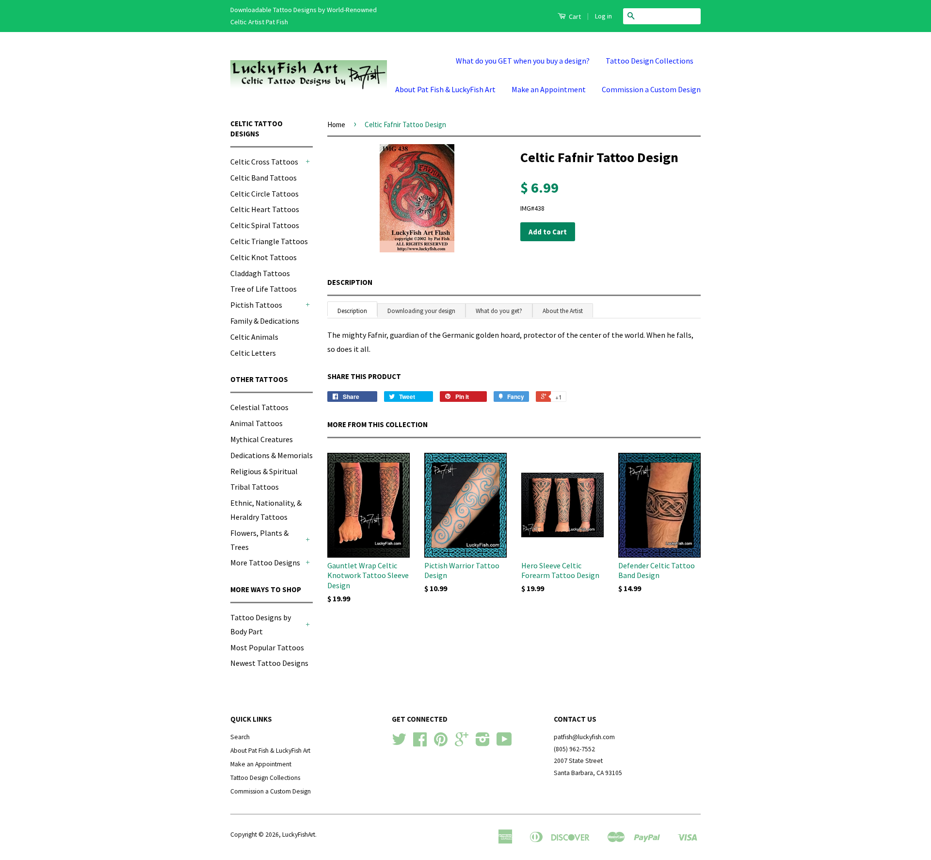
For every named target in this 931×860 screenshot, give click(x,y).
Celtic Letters (253, 353)
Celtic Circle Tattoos (264, 193)
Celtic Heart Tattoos (264, 209)
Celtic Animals (254, 337)
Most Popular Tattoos (267, 647)
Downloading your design (421, 311)
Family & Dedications (264, 321)
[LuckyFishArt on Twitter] (399, 743)
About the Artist (563, 311)
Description (349, 282)
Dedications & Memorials (271, 455)
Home (336, 124)
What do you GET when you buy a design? (523, 61)
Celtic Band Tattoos (263, 177)
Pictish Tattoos (256, 305)
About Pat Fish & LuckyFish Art (445, 89)
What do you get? (499, 311)
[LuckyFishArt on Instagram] (482, 743)
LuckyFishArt (298, 834)
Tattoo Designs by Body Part (260, 624)
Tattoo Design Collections (649, 61)
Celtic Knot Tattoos (263, 257)
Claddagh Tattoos (260, 273)
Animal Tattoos (256, 423)
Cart (574, 16)
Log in (603, 16)
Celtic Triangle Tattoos (269, 241)
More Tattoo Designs (265, 562)
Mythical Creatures (261, 439)
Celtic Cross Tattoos (264, 161)
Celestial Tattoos (259, 407)
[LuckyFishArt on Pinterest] (440, 743)
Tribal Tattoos (254, 487)
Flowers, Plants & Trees (259, 540)
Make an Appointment (549, 89)
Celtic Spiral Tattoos (264, 225)
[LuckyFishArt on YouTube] (504, 743)
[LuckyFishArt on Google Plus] (461, 743)
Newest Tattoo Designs (269, 663)
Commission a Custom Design (651, 89)
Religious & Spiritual (264, 471)
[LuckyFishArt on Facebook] (420, 743)
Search (240, 737)
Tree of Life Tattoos (263, 289)
